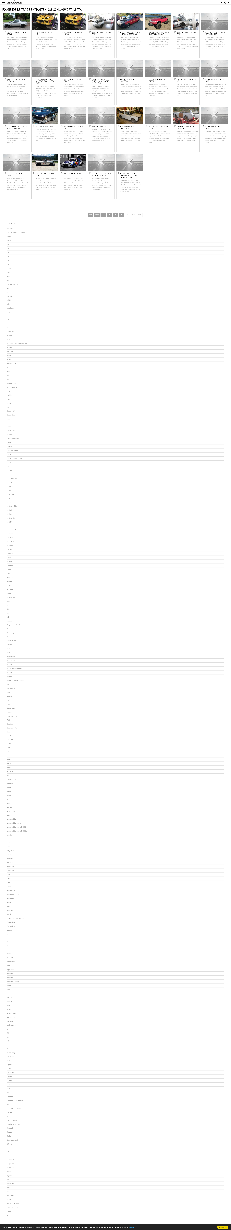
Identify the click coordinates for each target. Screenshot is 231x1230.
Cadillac (10, 395)
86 (8, 288)
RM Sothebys (11, 1017)
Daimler (10, 565)
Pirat (8, 965)
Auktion (10, 328)
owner (9, 950)
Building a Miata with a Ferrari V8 (157, 80)
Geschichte (11, 736)
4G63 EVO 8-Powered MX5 (44, 126)
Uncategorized (12, 1140)
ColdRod (10, 538)
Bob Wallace (11, 363)
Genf (8, 732)
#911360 (10, 229)
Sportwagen (11, 1072)
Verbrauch (10, 1160)
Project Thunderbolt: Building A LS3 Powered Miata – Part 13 (129, 175)
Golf (8, 748)
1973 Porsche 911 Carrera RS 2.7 (18, 232)
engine (9, 621)
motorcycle (11, 890)
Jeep (8, 803)
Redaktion (10, 1005)
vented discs (11, 1156)
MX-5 (9, 914)
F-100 (9, 649)
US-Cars (10, 1144)
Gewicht (10, 740)
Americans (11, 316)
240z (8, 272)
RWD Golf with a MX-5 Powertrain (128, 80)
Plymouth (10, 969)
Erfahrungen (11, 633)
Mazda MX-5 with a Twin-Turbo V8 (16, 80)
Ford (8, 704)
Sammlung (11, 1053)
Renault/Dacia (12, 1013)
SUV (8, 1088)
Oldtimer (10, 942)
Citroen (9, 462)
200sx (9, 240)
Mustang (10, 910)
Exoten (9, 645)
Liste (8, 847)
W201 (9, 1199)
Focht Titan (11, 700)
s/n (8, 1037)
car (8, 407)
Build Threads (12, 383)
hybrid (9, 775)
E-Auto (9, 593)
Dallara (9, 569)
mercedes (10, 866)
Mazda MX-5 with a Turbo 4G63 (214, 80)
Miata (9, 878)
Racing (9, 997)
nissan (9, 930)
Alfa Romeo (11, 308)
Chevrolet (10, 446)
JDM (8, 799)
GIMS (9, 744)
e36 (8, 605)
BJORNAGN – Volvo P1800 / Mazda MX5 (186, 127)
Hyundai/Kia (11, 779)
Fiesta (9, 692)
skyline (9, 1065)
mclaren (10, 862)
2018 (8, 252)
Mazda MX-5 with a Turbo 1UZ (45, 33)
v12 (8, 1148)
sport (9, 1069)
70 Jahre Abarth (12, 284)
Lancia (9, 835)
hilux (9, 759)
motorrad (10, 898)
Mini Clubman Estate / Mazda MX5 (128, 127)
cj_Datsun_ (11, 486)
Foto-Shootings (12, 716)
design (9, 581)
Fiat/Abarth (11, 688)
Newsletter (11, 926)
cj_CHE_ (10, 474)
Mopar (9, 886)
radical (9, 1001)
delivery (10, 577)
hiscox (9, 763)
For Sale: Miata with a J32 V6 (186, 80)
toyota (9, 1116)
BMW (9, 359)
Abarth (9, 296)
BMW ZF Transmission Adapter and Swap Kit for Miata (45, 81)
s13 (8, 1041)
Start (90, 214)
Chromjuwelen (12, 450)
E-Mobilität (11, 597)
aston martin (11, 320)
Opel (8, 946)
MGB (8, 874)
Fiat (8, 684)
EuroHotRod (11, 641)
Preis (9, 989)
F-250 (9, 653)
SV (8, 1092)
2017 (8, 248)
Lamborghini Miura (14, 823)
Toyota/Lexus (12, 1120)
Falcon (9, 672)
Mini (8, 882)
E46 (8, 609)
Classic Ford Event (13, 530)
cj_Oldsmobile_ (12, 506)
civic (8, 466)
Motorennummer (13, 894)
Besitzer (10, 351)
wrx (8, 1215)
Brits (8, 367)
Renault (10, 1009)
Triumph (10, 1128)
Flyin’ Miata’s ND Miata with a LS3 (159, 127)
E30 (8, 601)
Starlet (9, 1076)
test (8, 1104)
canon (9, 403)
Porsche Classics (13, 981)
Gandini (10, 724)
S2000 (9, 1049)
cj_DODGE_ (11, 494)
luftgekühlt (11, 851)
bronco (9, 371)
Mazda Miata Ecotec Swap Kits (45, 174)
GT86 (9, 752)
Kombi (9, 815)
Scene (9, 1061)
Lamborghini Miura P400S (16, 827)
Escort (9, 637)
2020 (8, 260)
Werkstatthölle (12, 1207)
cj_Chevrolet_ (12, 470)
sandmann (10, 1057)
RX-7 (8, 1029)
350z (8, 276)
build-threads (12, 387)
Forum (9, 712)
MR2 (8, 906)
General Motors (12, 728)
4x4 (8, 280)
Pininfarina (11, 962)
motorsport (11, 902)
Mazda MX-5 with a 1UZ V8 (101, 126)
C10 (8, 391)
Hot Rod (10, 771)
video (9, 1171)
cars (8, 419)
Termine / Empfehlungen (16, 1100)
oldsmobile (11, 938)
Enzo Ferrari (11, 629)
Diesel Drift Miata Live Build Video (17, 174)
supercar (10, 1080)
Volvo (9, 1187)
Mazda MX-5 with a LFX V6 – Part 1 (187, 33)
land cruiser (11, 839)
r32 (8, 993)
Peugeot (10, 958)
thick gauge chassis (14, 1108)
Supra (9, 1084)
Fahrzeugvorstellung (14, 668)
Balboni (9, 336)
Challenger (11, 431)
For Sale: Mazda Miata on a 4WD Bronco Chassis (159, 33)
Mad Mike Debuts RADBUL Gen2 (72, 174)
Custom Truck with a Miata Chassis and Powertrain (17, 127)
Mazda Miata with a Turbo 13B (73, 127)
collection (10, 542)
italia (9, 791)
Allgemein (11, 312)
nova (8, 934)
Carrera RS (11, 411)
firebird (9, 696)
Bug (8, 379)
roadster (10, 1021)
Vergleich (10, 1164)
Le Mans (10, 843)
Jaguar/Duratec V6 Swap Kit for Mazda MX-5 (215, 33)
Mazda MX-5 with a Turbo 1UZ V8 (73, 33)
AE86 (9, 300)
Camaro (9, 399)
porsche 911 (11, 977)
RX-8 (8, 1033)
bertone (10, 347)
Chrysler (10, 454)
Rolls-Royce (11, 1025)
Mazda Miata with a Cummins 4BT (212, 127)
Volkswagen (11, 1183)
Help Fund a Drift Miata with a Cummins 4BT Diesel (102, 174)
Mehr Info (131, 1227)
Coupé (9, 557)
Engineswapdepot (13, 625)
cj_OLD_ (10, 510)
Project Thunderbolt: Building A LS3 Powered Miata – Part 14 (100, 81)
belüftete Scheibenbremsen (17, 343)
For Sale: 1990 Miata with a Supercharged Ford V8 (130, 33)
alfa (8, 304)
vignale (9, 1175)
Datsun (9, 573)
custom (9, 561)
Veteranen (10, 1167)
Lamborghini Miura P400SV (17, 831)
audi (8, 324)
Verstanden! (223, 1227)
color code (10, 545)
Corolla (9, 549)
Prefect (9, 985)
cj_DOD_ (10, 498)
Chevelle (10, 443)
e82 (8, 613)
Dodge (9, 585)
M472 (9, 855)
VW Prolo (10, 1195)
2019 (8, 256)
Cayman (10, 423)
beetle (9, 340)
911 (8, 292)
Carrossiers (11, 415)
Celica (9, 427)
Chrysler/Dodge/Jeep (14, 458)
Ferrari (9, 676)
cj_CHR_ (10, 482)
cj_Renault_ (11, 518)
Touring (10, 1112)
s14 (8, 1045)
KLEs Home (11, 811)
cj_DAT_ (9, 490)
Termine (10, 1096)
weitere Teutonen (13, 1203)
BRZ (8, 375)
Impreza (10, 783)
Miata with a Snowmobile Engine (73, 80)
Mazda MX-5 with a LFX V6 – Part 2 (102, 33)
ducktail (10, 589)
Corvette (10, 553)
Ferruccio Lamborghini (15, 680)
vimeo (9, 1179)
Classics (10, 534)
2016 (8, 244)
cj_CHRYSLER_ (12, 478)
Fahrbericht (11, 660)
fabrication (11, 656)
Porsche (10, 973)
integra (9, 787)
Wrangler (10, 1211)
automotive (11, 332)
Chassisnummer (13, 439)
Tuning (9, 1132)
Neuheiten (11, 922)
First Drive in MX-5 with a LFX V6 (16, 33)
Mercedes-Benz (12, 870)
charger (9, 435)
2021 (8, 264)
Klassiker (10, 807)
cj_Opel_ (10, 514)
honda (9, 767)
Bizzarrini (10, 355)
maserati (10, 858)
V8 (8, 1152)
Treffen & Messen (13, 1124)
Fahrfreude (11, 664)
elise (8, 617)
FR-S (8, 720)
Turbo (9, 1136)
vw (8, 1191)
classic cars (11, 526)
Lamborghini (11, 819)
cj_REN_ (10, 522)
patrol (9, 954)
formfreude (11, 708)
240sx (9, 268)
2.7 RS (9, 236)
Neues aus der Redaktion (16, 918)
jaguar (9, 795)
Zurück (97, 214)
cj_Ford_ (10, 502)
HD (8, 756)
